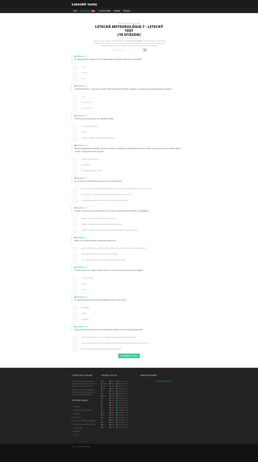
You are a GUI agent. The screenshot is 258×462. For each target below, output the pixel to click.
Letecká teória (105, 11)
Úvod (75, 11)
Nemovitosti (77, 417)
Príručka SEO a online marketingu (84, 424)
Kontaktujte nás (87, 394)
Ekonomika (76, 407)
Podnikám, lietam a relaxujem (83, 410)
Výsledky (126, 11)
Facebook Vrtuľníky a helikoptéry (84, 421)
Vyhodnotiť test (129, 356)
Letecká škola (77, 428)
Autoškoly (76, 414)
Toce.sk (75, 435)
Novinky (117, 11)
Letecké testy (88, 11)
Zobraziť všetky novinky (163, 381)
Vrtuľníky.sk (76, 431)
